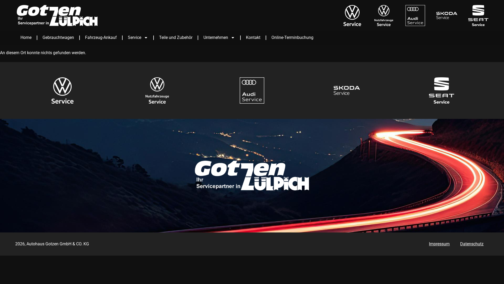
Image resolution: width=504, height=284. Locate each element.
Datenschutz (472, 243)
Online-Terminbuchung (292, 37)
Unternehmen (215, 37)
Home (26, 37)
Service (134, 37)
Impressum (439, 243)
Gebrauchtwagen (58, 37)
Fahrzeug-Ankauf (101, 37)
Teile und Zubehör (175, 37)
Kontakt (253, 37)
